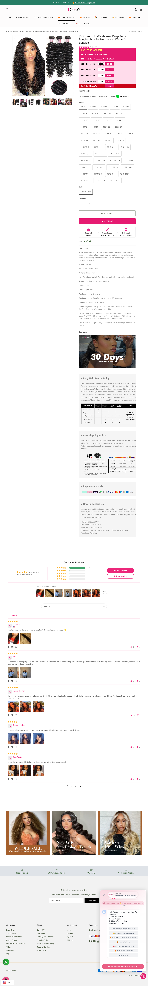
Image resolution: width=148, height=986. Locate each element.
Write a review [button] (120, 570)
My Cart (70, 937)
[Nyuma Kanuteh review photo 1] (13, 706)
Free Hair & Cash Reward (15, 943)
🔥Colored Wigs (135, 17)
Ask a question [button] (120, 576)
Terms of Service (43, 947)
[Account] (135, 9)
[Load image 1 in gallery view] (43, 65)
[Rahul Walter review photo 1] (13, 770)
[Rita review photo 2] (25, 672)
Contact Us (41, 930)
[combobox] (7, 982)
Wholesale (10, 950)
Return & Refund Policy (45, 943)
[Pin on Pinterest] (90, 241)
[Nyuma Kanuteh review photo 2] (25, 706)
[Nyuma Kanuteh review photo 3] (38, 706)
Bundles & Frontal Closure (43, 17)
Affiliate (8, 947)
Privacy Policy (42, 950)
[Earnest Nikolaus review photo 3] (38, 738)
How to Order (11, 933)
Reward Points (11, 940)
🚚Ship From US (118, 17)
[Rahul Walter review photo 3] (38, 770)
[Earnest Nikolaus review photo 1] (13, 738)
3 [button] (75, 786)
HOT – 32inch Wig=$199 (85, 3)
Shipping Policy (43, 940)
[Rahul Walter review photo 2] (25, 770)
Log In (69, 930)
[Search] (7, 9)
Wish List (70, 940)
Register (70, 933)
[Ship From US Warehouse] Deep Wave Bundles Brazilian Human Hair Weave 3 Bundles (52, 31)
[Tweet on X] (84, 241)
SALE (78, 24)
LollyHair (13, 970)
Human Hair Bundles (17, 31)
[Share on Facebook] (87, 241)
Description (83, 248)
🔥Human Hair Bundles (66, 17)
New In (87, 24)
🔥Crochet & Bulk (101, 17)
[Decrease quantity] (81, 203)
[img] (13, 621)
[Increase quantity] (90, 203)
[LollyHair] (74, 9)
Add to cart (107, 213)
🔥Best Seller (85, 17)
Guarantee (83, 332)
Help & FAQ (41, 933)
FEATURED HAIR (65, 24)
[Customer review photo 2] (25, 638)
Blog (7, 954)
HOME (9, 17)
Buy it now (107, 221)
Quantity (82, 199)
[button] (84, 47)
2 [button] (71, 786)
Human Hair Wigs (22, 17)
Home (7, 31)
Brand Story (10, 930)
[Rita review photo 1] (13, 672)
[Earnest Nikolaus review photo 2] (25, 738)
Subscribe (92, 900)
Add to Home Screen (14, 937)
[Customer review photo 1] (13, 638)
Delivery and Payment (45, 937)
